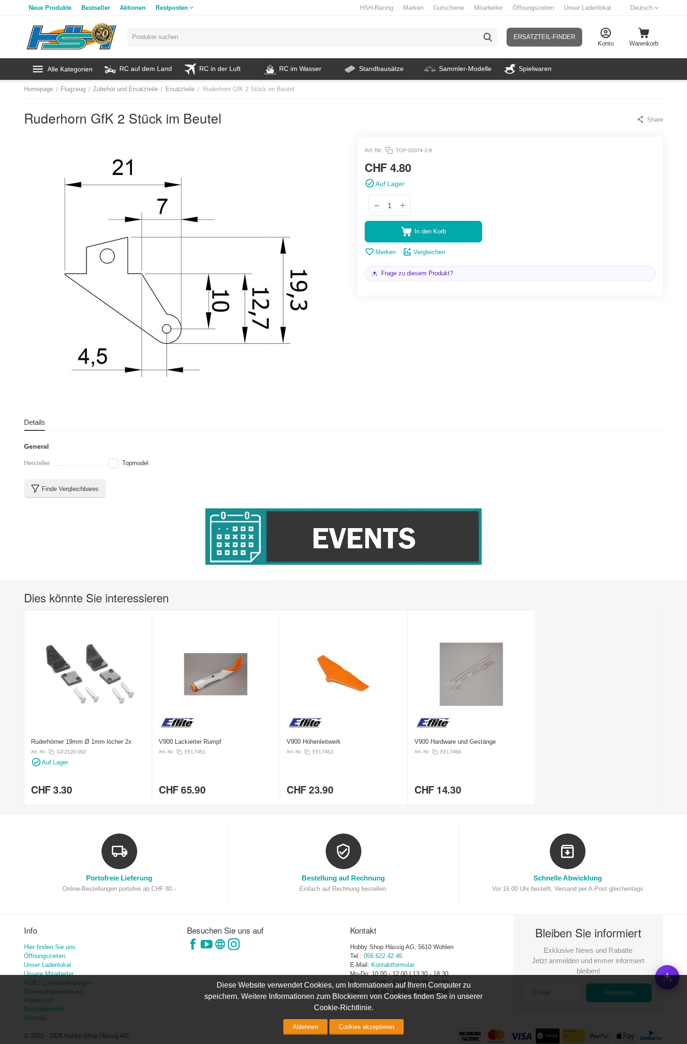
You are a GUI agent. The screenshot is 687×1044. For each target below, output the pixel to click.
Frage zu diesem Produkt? (417, 273)
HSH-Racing (376, 7)
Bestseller (95, 7)
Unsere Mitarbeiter (49, 973)
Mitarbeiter (488, 7)
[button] (649, 119)
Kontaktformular (392, 964)
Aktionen (133, 7)
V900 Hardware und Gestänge (455, 741)
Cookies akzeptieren (366, 1026)
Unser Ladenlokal (587, 7)
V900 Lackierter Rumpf (190, 741)
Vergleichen (429, 252)
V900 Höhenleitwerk (314, 741)
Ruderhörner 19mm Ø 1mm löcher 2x (81, 741)
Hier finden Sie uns (50, 947)
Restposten (172, 7)
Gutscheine (448, 7)
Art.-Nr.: (374, 150)
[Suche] (487, 37)
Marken (413, 7)
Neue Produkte (50, 7)
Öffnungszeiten (533, 7)
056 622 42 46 (383, 955)
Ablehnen (305, 1026)
